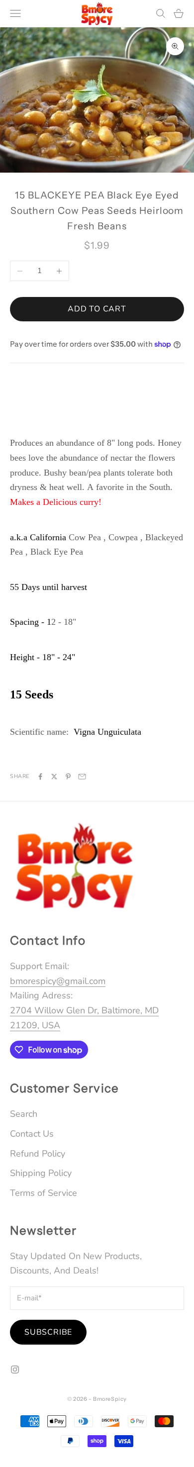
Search (23, 1114)
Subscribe (48, 1332)
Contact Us (32, 1134)
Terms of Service (43, 1193)
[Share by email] (82, 777)
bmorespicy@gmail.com (57, 981)
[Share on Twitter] (54, 777)
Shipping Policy (41, 1173)
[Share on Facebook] (40, 777)
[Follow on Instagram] (15, 1369)
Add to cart (97, 308)
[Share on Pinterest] (68, 777)
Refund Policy (37, 1154)
